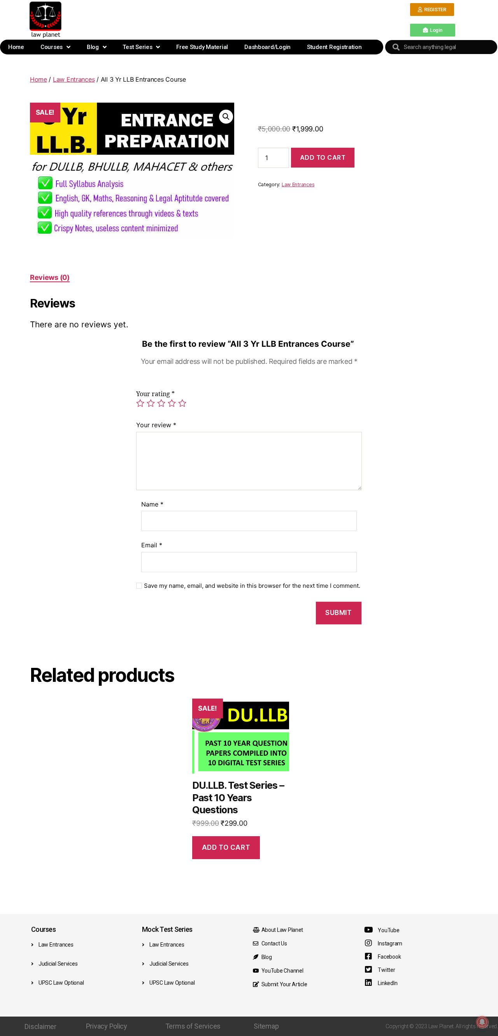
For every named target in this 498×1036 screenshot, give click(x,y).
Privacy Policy (106, 1026)
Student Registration (334, 47)
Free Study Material (202, 47)
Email (151, 545)
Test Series (137, 47)
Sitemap (266, 1026)
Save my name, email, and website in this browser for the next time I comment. (252, 585)
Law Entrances (74, 79)
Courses (51, 47)
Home (16, 47)
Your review (156, 425)
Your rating (155, 394)
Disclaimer (40, 1026)
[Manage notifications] (482, 1022)
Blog (93, 47)
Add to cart (323, 157)
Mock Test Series (167, 929)
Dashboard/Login (267, 47)
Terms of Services (193, 1026)
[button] (432, 9)
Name (152, 504)
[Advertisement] (237, 19)
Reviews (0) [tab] (50, 277)
